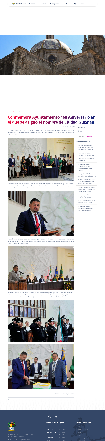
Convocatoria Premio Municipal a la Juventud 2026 (86, 154)
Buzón (79, 435)
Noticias (15, 112)
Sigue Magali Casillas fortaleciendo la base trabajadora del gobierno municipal (85, 167)
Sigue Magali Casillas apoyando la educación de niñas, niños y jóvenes (85, 208)
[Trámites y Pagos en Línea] (62, 3)
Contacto (80, 432)
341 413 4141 (62, 437)
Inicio (10, 112)
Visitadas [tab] (89, 136)
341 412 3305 (62, 429)
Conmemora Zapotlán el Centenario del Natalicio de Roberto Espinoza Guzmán (85, 147)
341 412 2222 (62, 426)
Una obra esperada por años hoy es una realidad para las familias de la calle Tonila (86, 182)
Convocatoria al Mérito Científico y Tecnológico (84, 196)
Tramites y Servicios (83, 429)
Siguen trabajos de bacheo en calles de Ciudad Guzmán (86, 201)
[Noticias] (67, 3)
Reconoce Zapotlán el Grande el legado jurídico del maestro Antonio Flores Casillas (86, 189)
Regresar (82, 127)
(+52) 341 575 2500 (24, 440)
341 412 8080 (62, 432)
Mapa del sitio (81, 426)
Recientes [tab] (81, 136)
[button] (49, 417)
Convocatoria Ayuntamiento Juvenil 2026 (86, 160)
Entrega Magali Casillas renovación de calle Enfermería (87, 175)
